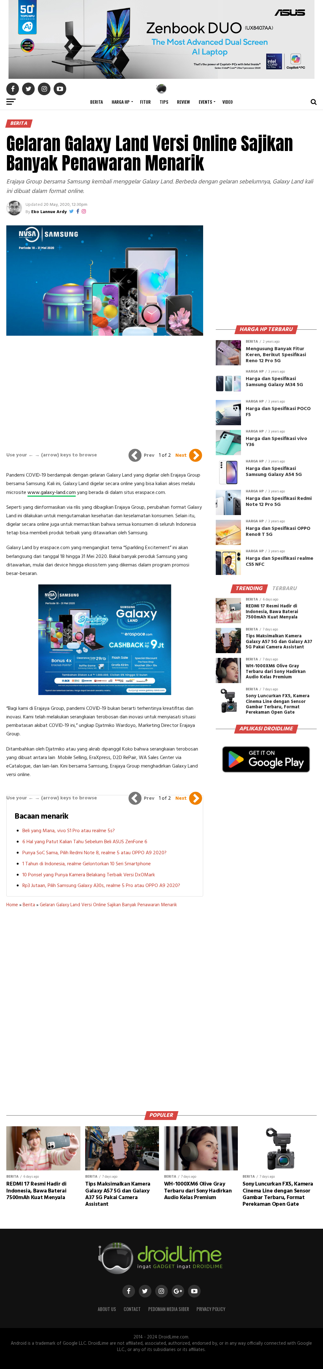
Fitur (145, 101)
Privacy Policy (211, 1309)
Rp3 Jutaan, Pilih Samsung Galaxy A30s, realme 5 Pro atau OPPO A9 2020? (101, 886)
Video (227, 101)
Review (183, 101)
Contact (132, 1309)
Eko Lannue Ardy (49, 212)
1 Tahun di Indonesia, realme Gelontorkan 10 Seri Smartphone (86, 864)
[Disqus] (104, 1007)
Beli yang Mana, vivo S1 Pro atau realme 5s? (68, 831)
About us (107, 1309)
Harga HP (121, 101)
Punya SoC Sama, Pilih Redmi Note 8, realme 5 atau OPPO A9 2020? (94, 853)
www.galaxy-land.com (51, 493)
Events (205, 101)
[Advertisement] (105, 392)
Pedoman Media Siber (168, 1309)
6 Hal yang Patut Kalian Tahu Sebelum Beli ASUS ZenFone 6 (84, 842)
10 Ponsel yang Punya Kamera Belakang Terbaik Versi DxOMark (88, 875)
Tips (164, 101)
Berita (96, 101)
